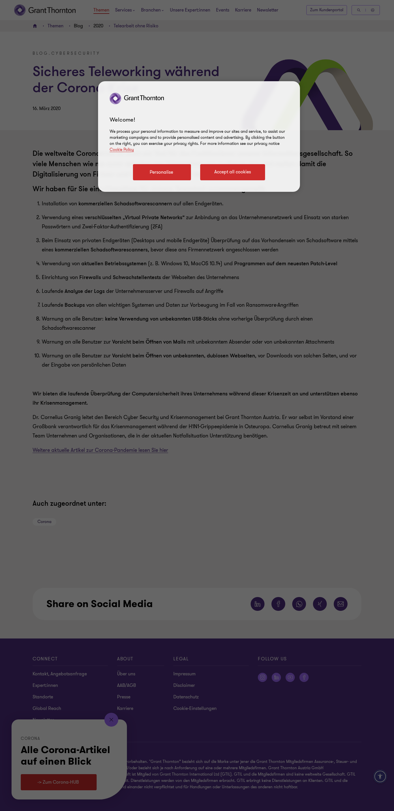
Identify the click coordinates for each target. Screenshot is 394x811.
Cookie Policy (122, 149)
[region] (199, 136)
